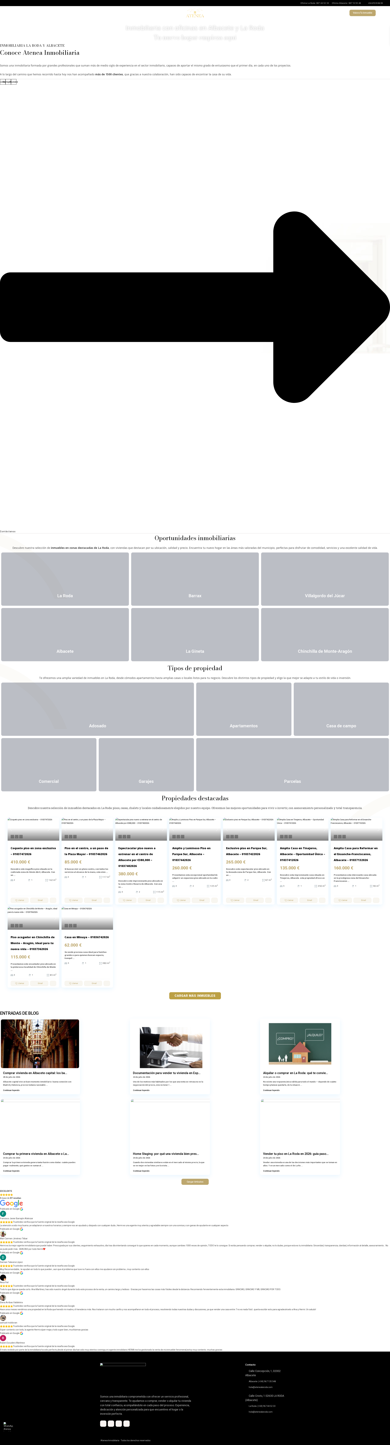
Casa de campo (341, 725)
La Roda (65, 595)
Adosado (97, 725)
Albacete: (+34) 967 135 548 (262, 1381)
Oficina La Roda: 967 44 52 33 (314, 3)
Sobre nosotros (36, 13)
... (14, 875)
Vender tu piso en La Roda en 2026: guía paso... (296, 1154)
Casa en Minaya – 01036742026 (87, 937)
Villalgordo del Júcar (325, 595)
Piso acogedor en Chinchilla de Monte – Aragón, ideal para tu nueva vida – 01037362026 (33, 943)
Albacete (65, 651)
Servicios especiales (61, 13)
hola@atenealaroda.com (261, 1387)
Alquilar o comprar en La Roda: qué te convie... (295, 1073)
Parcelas (292, 781)
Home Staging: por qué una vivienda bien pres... (166, 1154)
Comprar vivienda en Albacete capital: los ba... (35, 1073)
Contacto (92, 13)
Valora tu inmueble (362, 13)
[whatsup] (111, 1424)
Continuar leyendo (11, 1090)
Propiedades (16, 13)
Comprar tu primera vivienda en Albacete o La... (36, 1154)
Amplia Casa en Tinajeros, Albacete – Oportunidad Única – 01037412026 (302, 854)
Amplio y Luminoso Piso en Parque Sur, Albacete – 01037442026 (191, 854)
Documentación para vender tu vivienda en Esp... (166, 1073)
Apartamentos (244, 725)
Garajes (146, 781)
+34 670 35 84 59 (375, 3)
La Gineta (195, 651)
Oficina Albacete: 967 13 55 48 (346, 3)
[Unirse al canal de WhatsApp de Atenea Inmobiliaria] (8, 1426)
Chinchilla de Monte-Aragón (325, 651)
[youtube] (17, 3)
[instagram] (23, 3)
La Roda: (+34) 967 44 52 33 (262, 1406)
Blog (80, 13)
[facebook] (10, 3)
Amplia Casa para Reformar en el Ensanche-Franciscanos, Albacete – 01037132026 (356, 854)
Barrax (195, 595)
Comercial (49, 781)
